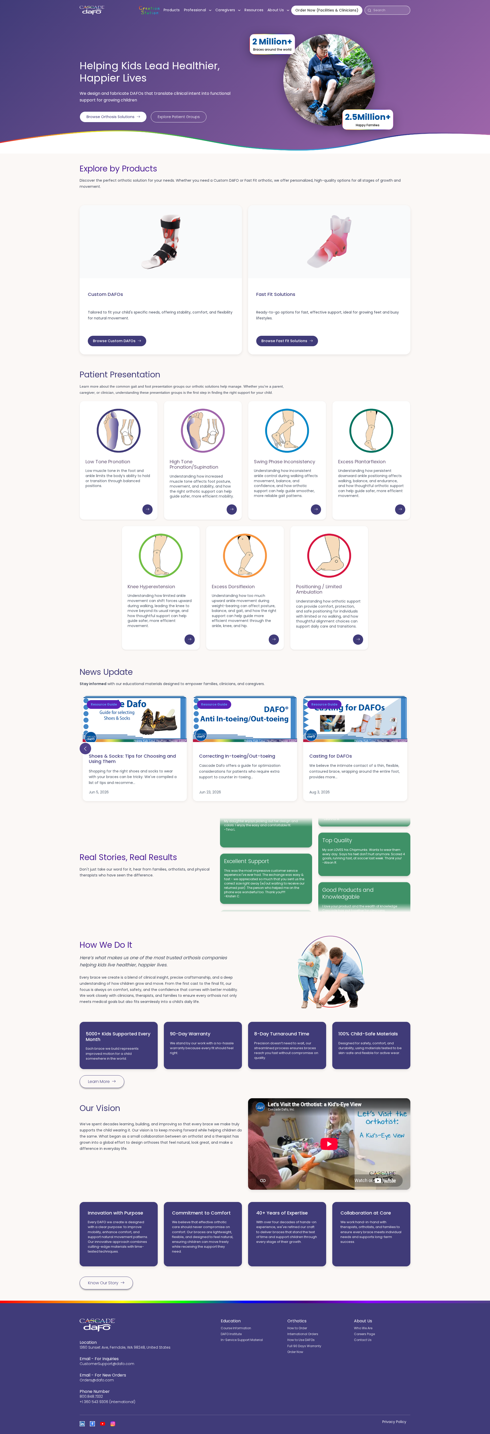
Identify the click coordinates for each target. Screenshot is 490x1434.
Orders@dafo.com (97, 1380)
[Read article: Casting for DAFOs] (355, 719)
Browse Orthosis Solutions (110, 116)
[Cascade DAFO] (92, 10)
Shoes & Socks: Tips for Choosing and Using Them (132, 759)
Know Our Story (103, 1283)
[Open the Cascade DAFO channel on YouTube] (102, 1423)
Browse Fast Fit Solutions (284, 340)
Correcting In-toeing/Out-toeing (237, 756)
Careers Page (364, 1334)
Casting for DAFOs (330, 756)
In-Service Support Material (242, 1340)
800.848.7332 (91, 1396)
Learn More (99, 1081)
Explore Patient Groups (179, 116)
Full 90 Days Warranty (304, 1346)
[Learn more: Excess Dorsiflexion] (273, 639)
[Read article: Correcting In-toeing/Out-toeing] (245, 719)
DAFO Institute (231, 1334)
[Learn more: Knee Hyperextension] (189, 639)
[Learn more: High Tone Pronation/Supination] (231, 509)
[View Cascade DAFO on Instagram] (112, 1423)
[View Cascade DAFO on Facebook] (92, 1423)
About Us (279, 10)
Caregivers (228, 10)
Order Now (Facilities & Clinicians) (326, 10)
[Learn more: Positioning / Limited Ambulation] (358, 639)
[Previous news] (85, 748)
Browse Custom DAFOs (114, 340)
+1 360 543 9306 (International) (107, 1401)
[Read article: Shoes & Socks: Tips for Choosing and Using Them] (135, 719)
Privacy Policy (394, 1421)
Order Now (295, 1352)
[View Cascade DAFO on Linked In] (82, 1423)
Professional (199, 10)
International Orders (302, 1334)
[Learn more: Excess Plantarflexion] (400, 509)
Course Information (236, 1328)
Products (172, 10)
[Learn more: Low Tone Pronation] (147, 509)
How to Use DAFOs (301, 1340)
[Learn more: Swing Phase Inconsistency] (316, 509)
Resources (253, 10)
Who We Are (363, 1328)
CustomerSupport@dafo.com (107, 1363)
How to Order (297, 1328)
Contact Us (363, 1340)
